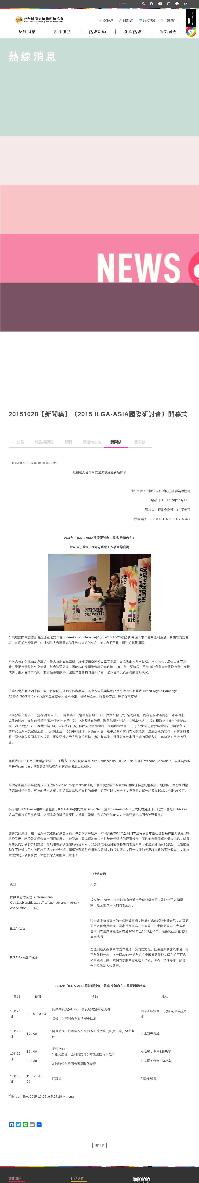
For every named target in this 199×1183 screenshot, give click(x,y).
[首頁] (40, 19)
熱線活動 (97, 32)
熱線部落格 (149, 20)
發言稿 (140, 442)
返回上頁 (99, 1145)
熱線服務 (62, 32)
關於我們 (128, 20)
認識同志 (168, 32)
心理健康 (108, 20)
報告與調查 (44, 442)
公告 (20, 442)
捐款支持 (191, 18)
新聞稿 (116, 442)
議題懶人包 (92, 442)
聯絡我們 (171, 20)
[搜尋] (143, 4)
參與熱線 (133, 32)
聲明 (68, 442)
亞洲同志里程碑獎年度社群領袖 (145, 833)
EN (185, 3)
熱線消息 (27, 32)
